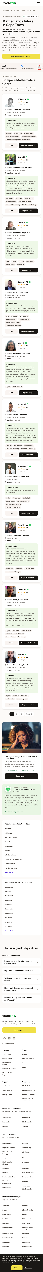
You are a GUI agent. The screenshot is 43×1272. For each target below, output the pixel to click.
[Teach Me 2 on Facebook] (4, 1038)
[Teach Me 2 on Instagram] (14, 1038)
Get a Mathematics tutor (20, 56)
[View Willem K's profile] (10, 101)
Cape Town (31, 10)
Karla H (21, 157)
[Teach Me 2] (9, 3)
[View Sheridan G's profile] (10, 468)
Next (28, 714)
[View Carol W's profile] (10, 224)
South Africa (7, 10)
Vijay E (21, 343)
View (11, 146)
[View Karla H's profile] (10, 159)
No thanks (28, 1268)
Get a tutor (20, 776)
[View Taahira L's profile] (10, 591)
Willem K (22, 99)
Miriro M (22, 404)
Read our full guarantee (14, 812)
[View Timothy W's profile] (10, 527)
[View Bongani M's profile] (10, 284)
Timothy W (23, 525)
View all (9, 872)
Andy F (21, 654)
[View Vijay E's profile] (10, 345)
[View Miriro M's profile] (10, 406)
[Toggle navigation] (38, 3)
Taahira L (22, 589)
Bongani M (23, 282)
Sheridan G (23, 466)
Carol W (21, 222)
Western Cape (19, 10)
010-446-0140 (10, 1044)
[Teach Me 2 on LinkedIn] (9, 1038)
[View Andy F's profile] (10, 657)
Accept (16, 1268)
